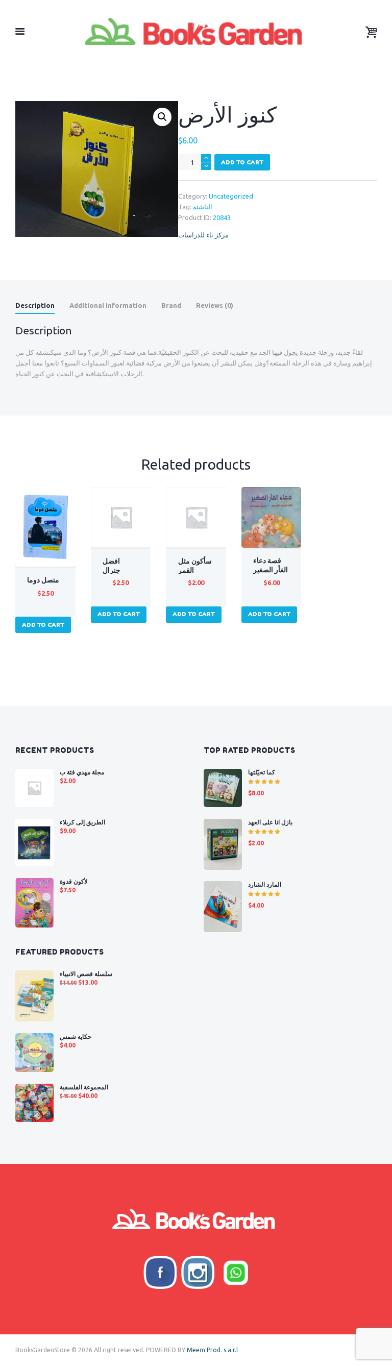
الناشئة (202, 206)
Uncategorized (231, 196)
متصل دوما (43, 580)
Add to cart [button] (43, 624)
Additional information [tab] (107, 305)
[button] (162, 117)
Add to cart (242, 162)
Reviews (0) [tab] (214, 305)
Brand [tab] (171, 305)
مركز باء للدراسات (203, 234)
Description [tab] (35, 305)
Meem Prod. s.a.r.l (212, 1350)
